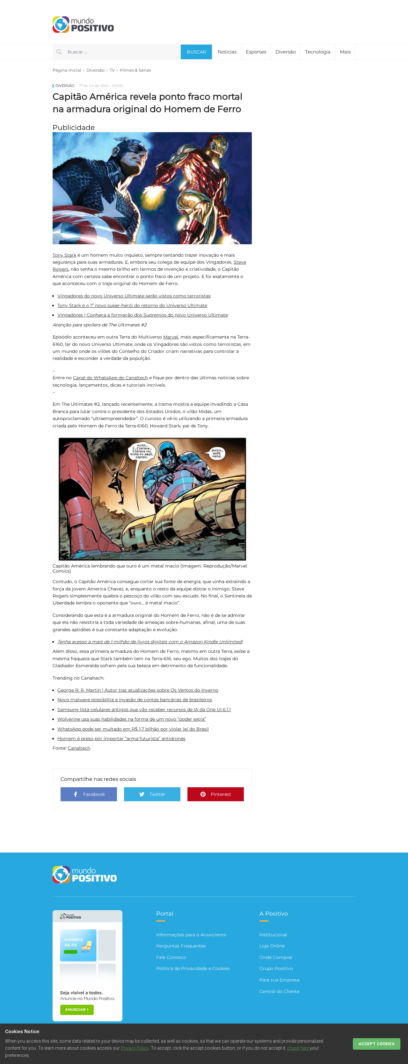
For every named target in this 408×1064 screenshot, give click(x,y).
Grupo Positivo (276, 968)
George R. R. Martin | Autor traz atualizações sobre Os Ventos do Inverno (137, 690)
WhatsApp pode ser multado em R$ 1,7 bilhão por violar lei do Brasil (133, 729)
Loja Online (272, 946)
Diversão (95, 70)
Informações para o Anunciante (191, 935)
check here (298, 1048)
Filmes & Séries (135, 70)
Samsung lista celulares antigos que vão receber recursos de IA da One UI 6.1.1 (144, 709)
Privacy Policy (135, 1048)
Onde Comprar (276, 957)
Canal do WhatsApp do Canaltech (110, 378)
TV (112, 70)
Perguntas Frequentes (181, 946)
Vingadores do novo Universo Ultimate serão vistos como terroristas (134, 296)
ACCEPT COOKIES (377, 1043)
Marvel (170, 337)
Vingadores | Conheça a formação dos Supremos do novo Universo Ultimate (142, 315)
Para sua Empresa (279, 980)
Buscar (196, 52)
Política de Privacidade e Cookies (193, 968)
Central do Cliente (279, 991)
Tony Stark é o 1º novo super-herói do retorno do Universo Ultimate (132, 305)
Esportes (256, 52)
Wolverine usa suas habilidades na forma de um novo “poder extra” (131, 719)
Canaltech (79, 748)
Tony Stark (64, 255)
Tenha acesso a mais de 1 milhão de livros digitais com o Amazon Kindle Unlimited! (150, 642)
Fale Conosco (171, 957)
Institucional (273, 935)
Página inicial (67, 70)
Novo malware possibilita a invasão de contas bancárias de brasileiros (134, 700)
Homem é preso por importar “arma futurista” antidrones (121, 738)
